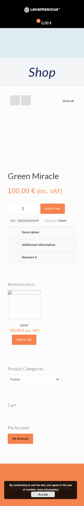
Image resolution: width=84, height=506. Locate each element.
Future (62, 220)
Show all (68, 101)
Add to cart (52, 208)
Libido (24, 325)
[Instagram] (51, 499)
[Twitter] (38, 499)
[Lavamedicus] (42, 9)
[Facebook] (32, 499)
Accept (43, 494)
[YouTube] (45, 499)
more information (48, 489)
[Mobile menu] (6, 7)
